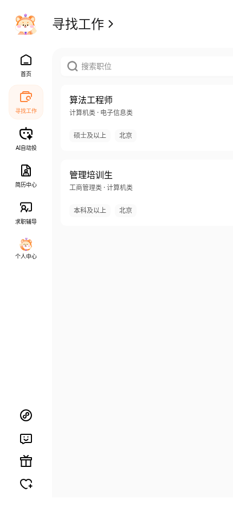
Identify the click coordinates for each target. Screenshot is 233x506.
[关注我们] (26, 483)
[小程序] (26, 415)
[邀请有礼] (26, 461)
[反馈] (26, 438)
